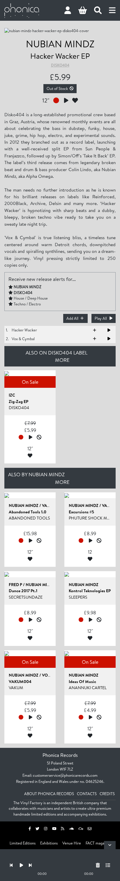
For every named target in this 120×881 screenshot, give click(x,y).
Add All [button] (72, 318)
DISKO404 (60, 65)
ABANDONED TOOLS (29, 518)
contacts (87, 793)
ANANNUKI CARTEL (88, 688)
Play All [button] (101, 318)
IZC (12, 395)
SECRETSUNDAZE (26, 597)
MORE (62, 360)
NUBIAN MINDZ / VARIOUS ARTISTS (42, 505)
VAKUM (16, 688)
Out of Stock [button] (57, 88)
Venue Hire (71, 843)
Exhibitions (49, 843)
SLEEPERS (78, 597)
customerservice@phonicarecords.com (65, 775)
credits (107, 793)
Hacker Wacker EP (60, 56)
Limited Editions (23, 843)
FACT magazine (98, 843)
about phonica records (49, 793)
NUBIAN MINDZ (60, 43)
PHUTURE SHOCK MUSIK (92, 518)
